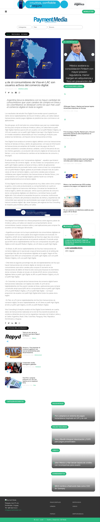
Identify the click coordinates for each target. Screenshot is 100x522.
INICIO (8, 34)
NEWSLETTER (88, 11)
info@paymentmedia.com (13, 510)
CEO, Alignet (69, 251)
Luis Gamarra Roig (73, 248)
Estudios (24, 34)
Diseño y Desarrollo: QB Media (56, 520)
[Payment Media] (50, 17)
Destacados (16, 34)
